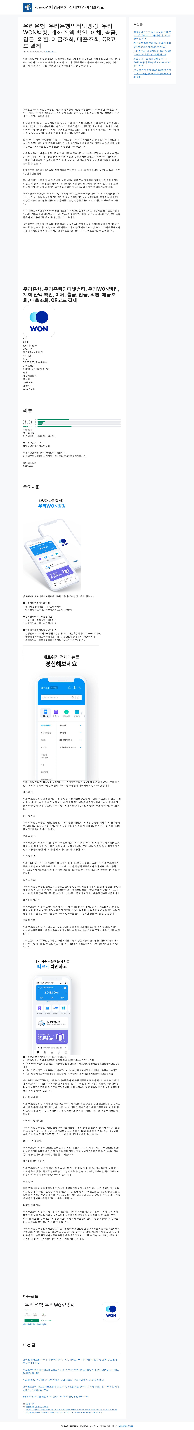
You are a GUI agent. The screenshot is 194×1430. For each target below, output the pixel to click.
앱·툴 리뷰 (30, 1404)
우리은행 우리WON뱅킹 (35, 1324)
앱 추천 (38, 1407)
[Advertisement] (72, 89)
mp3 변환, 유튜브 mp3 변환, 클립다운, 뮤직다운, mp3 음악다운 (55, 1396)
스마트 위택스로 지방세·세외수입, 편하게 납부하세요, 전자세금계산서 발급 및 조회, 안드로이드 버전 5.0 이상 (71, 1409)
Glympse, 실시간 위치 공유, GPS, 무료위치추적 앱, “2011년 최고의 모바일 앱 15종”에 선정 (64, 1412)
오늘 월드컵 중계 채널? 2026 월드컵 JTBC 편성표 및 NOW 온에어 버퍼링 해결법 (152, 73)
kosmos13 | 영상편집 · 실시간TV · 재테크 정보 (69, 7)
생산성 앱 (30, 1407)
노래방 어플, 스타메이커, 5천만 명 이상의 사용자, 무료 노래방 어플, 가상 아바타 (63, 1380)
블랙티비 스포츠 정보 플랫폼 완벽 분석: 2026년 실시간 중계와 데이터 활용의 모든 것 (152, 35)
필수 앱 (45, 1407)
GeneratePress (126, 1426)
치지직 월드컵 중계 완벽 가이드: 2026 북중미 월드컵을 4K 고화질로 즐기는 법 (152, 62)
